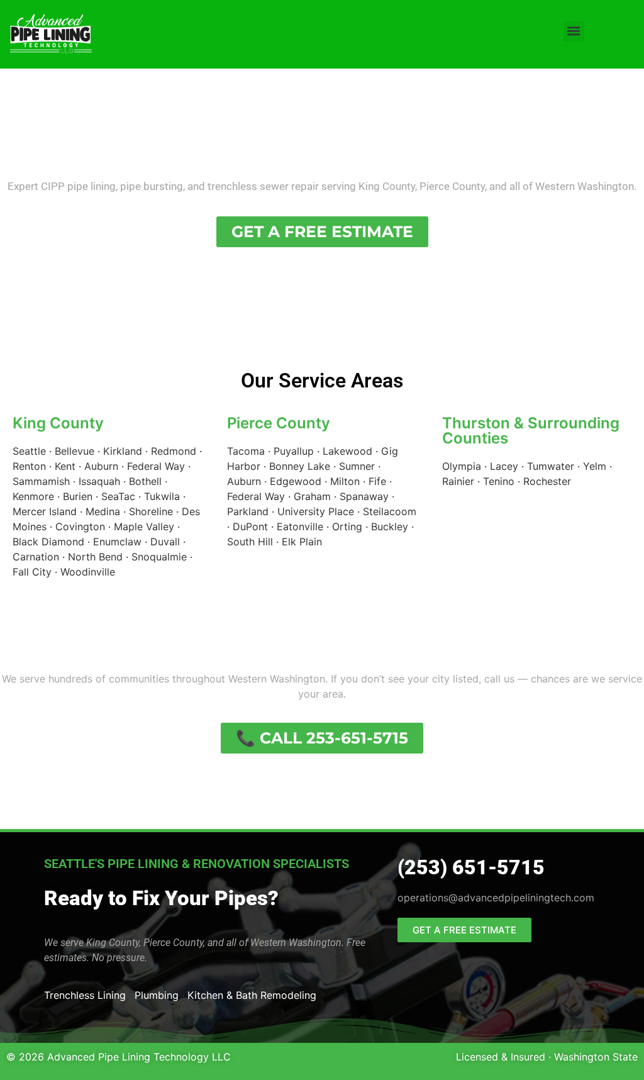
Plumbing (157, 995)
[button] (574, 31)
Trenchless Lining (85, 995)
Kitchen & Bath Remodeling (251, 995)
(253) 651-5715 (471, 867)
